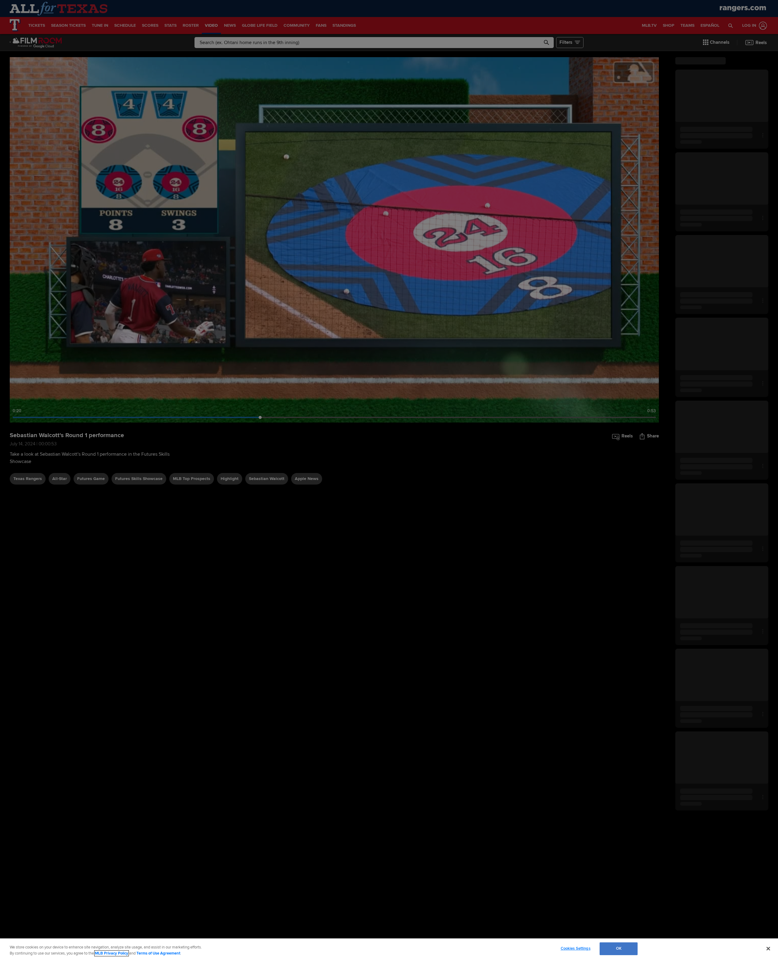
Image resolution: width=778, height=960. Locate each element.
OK (618, 948)
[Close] (768, 948)
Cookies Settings (575, 948)
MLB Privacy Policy (111, 953)
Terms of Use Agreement (158, 953)
